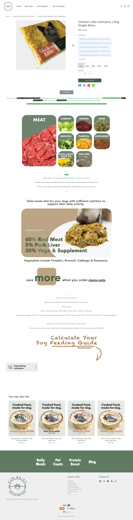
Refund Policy (72, 483)
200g (81, 66)
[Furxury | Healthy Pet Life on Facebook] (100, 482)
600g (93, 66)
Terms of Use (62, 516)
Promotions (82, 35)
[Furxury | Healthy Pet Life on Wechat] (112, 482)
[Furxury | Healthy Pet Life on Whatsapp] (115, 482)
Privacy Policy (71, 516)
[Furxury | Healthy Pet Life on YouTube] (108, 482)
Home (19, 6)
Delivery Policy (72, 485)
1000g (106, 66)
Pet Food (29, 6)
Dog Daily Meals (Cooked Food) (23, 16)
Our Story (70, 480)
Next (73, 45)
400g (87, 66)
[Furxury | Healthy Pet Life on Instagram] (104, 482)
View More (82, 59)
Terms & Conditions (73, 487)
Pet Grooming (59, 6)
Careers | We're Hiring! (74, 489)
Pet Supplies (42, 6)
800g (99, 66)
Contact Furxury (72, 491)
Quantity (81, 70)
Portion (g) (81, 63)
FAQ (69, 493)
